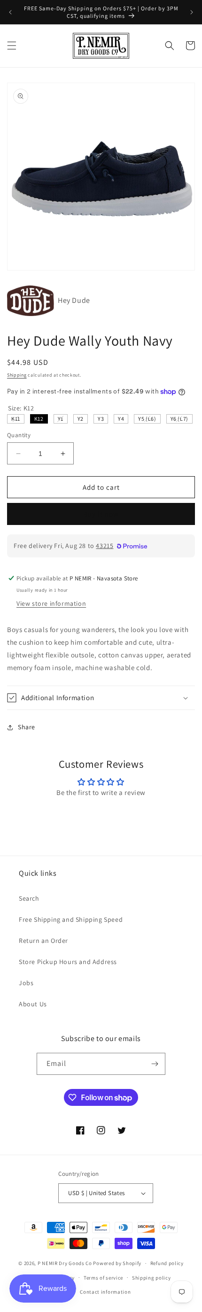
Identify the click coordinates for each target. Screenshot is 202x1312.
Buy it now (101, 513)
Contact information (105, 1292)
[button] (11, 45)
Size (21, 408)
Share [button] (26, 727)
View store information (51, 603)
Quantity (19, 435)
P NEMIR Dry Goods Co (65, 1263)
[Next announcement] (191, 12)
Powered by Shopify (117, 1263)
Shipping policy (151, 1277)
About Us (33, 1004)
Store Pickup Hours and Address (68, 961)
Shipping (17, 375)
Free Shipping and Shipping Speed (71, 919)
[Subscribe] (154, 1064)
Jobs (26, 983)
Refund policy (167, 1263)
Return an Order (43, 940)
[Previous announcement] (10, 12)
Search (29, 898)
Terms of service (103, 1277)
